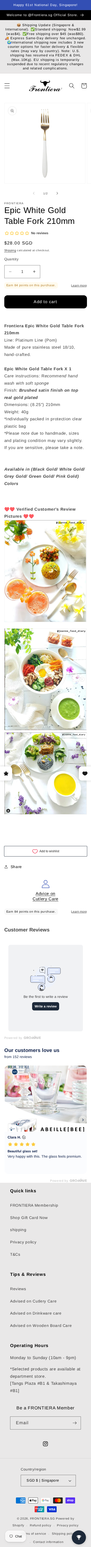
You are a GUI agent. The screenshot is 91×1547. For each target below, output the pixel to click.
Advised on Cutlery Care (33, 1301)
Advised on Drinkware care (36, 1313)
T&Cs (15, 1254)
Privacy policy (23, 1242)
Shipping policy (64, 1533)
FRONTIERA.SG (42, 1518)
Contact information (48, 1542)
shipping (18, 1230)
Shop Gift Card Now (29, 1217)
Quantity (11, 259)
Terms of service (33, 1533)
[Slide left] (33, 193)
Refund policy (40, 1525)
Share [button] (16, 867)
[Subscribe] (75, 1423)
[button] (7, 86)
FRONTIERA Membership (34, 1205)
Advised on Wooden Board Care (41, 1325)
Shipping (10, 250)
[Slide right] (57, 193)
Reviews (18, 1289)
